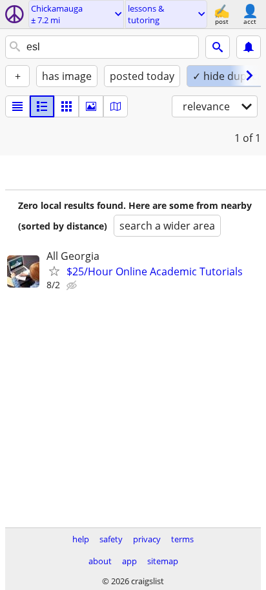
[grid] (66, 106)
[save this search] (248, 47)
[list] (17, 106)
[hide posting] (73, 285)
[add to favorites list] (54, 271)
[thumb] (42, 106)
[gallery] (91, 106)
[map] (115, 106)
